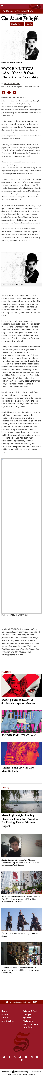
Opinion (4, 1014)
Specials (27, 1018)
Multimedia (28, 1021)
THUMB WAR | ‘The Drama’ (18, 735)
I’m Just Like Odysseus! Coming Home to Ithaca (19, 934)
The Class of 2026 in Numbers (17, 11)
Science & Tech (30, 1011)
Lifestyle (27, 1014)
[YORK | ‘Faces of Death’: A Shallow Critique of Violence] (21, 685)
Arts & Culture (8, 1021)
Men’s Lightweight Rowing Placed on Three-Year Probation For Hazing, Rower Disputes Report (20, 820)
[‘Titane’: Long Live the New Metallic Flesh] (21, 753)
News (4, 1011)
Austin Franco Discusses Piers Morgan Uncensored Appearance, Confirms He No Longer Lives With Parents (20, 862)
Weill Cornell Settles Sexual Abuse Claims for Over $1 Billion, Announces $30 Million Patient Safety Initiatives (20, 899)
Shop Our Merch (16, 24)
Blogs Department (12, 83)
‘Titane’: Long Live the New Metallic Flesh (17, 769)
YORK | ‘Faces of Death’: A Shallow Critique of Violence (18, 701)
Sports (4, 1018)
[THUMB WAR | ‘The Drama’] (21, 721)
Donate (29, 24)
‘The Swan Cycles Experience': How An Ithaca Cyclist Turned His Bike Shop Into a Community (20, 970)
